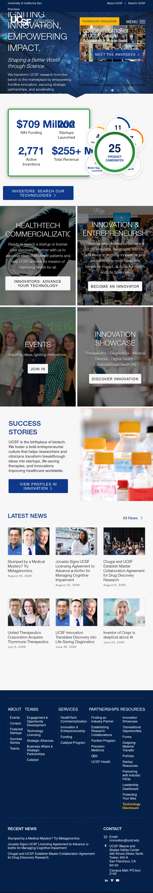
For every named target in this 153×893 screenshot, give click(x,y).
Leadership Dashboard (130, 786)
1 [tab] (106, 90)
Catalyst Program (73, 742)
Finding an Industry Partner (102, 719)
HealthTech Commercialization (74, 719)
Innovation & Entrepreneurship (73, 729)
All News (131, 517)
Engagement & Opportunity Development (37, 721)
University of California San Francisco (25, 6)
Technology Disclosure (99, 21)
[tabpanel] (112, 81)
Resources (132, 709)
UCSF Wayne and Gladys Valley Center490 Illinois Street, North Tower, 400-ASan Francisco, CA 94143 (126, 855)
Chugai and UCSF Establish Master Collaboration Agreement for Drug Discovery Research (51, 855)
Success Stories (16, 740)
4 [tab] (124, 90)
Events (15, 717)
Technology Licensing (35, 732)
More (131, 54)
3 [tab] (118, 90)
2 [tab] (112, 90)
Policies (128, 756)
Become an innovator (115, 286)
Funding (66, 737)
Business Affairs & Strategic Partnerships (40, 750)
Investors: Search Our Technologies (38, 193)
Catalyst (32, 759)
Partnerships (104, 709)
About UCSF (115, 3)
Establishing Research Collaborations (101, 731)
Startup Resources (130, 763)
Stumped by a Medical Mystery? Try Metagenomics (43, 838)
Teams (14, 748)
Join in (37, 368)
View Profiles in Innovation (38, 486)
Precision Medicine (98, 748)
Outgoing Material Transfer (129, 746)
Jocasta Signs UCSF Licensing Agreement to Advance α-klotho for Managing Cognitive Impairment (48, 846)
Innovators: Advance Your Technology (38, 283)
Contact (15, 723)
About (14, 709)
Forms (127, 737)
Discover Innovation (115, 378)
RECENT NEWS (22, 828)
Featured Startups (16, 731)
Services (68, 709)
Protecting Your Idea (130, 796)
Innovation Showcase (130, 719)
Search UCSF (136, 3)
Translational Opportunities (132, 729)
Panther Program (103, 740)
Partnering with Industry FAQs (131, 775)
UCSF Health (100, 761)
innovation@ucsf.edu (124, 840)
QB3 (94, 756)
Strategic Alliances (40, 740)
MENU (133, 21)
